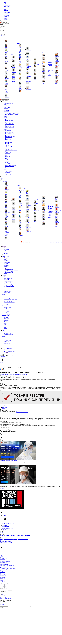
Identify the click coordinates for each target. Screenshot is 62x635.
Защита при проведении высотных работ (11, 149)
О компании (5, 104)
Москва (5, 248)
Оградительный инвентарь (9, 151)
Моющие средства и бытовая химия (10, 165)
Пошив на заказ (6, 109)
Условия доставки (6, 111)
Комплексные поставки (7, 107)
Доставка (1, 556)
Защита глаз (7, 145)
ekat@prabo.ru (3, 356)
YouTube (3, 594)
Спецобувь (5, 129)
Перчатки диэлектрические (9, 135)
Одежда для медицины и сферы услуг (10, 126)
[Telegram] (3, 369)
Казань (5, 250)
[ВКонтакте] (0, 369)
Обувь (6, 155)
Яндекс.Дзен (4, 595)
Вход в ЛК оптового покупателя (8, 103)
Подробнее (2, 488)
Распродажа (5, 169)
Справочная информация (7, 112)
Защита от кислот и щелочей (9, 124)
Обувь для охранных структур (9, 133)
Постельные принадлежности (9, 166)
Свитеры (6, 160)
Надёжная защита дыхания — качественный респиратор (8, 460)
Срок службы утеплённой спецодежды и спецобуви (7, 568)
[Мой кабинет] (0, 176)
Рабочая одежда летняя (8, 119)
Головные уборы (7, 128)
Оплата (1, 555)
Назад (4, 247)
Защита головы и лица (8, 146)
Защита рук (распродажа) (9, 171)
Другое (5, 164)
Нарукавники (7, 143)
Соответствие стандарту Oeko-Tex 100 (5, 569)
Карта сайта (2, 604)
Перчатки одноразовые (8, 137)
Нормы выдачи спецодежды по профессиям (11, 114)
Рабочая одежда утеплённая (9, 120)
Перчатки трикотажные (8, 142)
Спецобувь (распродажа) (8, 170)
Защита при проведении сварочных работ (11, 150)
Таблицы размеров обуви (4, 564)
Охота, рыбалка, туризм (7, 152)
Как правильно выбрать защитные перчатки (6, 566)
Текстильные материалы (8, 167)
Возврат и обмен (2, 559)
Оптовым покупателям (5, 102)
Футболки (6, 159)
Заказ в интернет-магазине (4, 554)
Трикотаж (5, 157)
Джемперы (7, 162)
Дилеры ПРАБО (6, 117)
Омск (4, 252)
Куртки (6, 158)
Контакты (5, 116)
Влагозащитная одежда (8, 125)
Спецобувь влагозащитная (9, 132)
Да (16, 411)
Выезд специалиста (6, 110)
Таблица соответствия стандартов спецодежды (12, 113)
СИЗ (4, 306)
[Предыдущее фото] (0, 375)
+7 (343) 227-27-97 (3, 32)
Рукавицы (6, 141)
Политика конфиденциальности (5, 561)
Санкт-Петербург (6, 249)
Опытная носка (2, 578)
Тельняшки (7, 161)
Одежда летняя (7, 153)
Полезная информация (3, 558)
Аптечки (6, 168)
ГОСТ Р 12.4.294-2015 (19, 412)
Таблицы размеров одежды (4, 563)
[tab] (32, 510)
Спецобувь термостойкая (9, 131)
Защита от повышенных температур (10, 122)
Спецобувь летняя (8, 130)
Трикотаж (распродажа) (8, 173)
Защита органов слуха (8, 148)
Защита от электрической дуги (9, 123)
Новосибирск (6, 253)
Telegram (3, 593)
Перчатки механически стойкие (10, 136)
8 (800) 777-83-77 (2, 35)
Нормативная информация (4, 557)
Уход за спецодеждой (3, 567)
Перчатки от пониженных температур (10, 138)
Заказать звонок (6, 352)
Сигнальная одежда (8, 121)
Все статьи (1, 538)
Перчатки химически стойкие (9, 140)
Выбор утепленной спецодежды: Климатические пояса (8, 565)
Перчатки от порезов (8, 139)
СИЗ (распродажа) (8, 172)
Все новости (2, 532)
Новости (1, 579)
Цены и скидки (6, 108)
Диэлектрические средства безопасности (11, 144)
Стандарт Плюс (8, 416)
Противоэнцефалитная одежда (9, 154)
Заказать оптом (6, 106)
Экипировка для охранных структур (10, 127)
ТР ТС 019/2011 (25, 412)
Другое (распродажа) (8, 174)
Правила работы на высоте (9, 115)
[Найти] (0, 180)
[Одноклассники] (2, 369)
